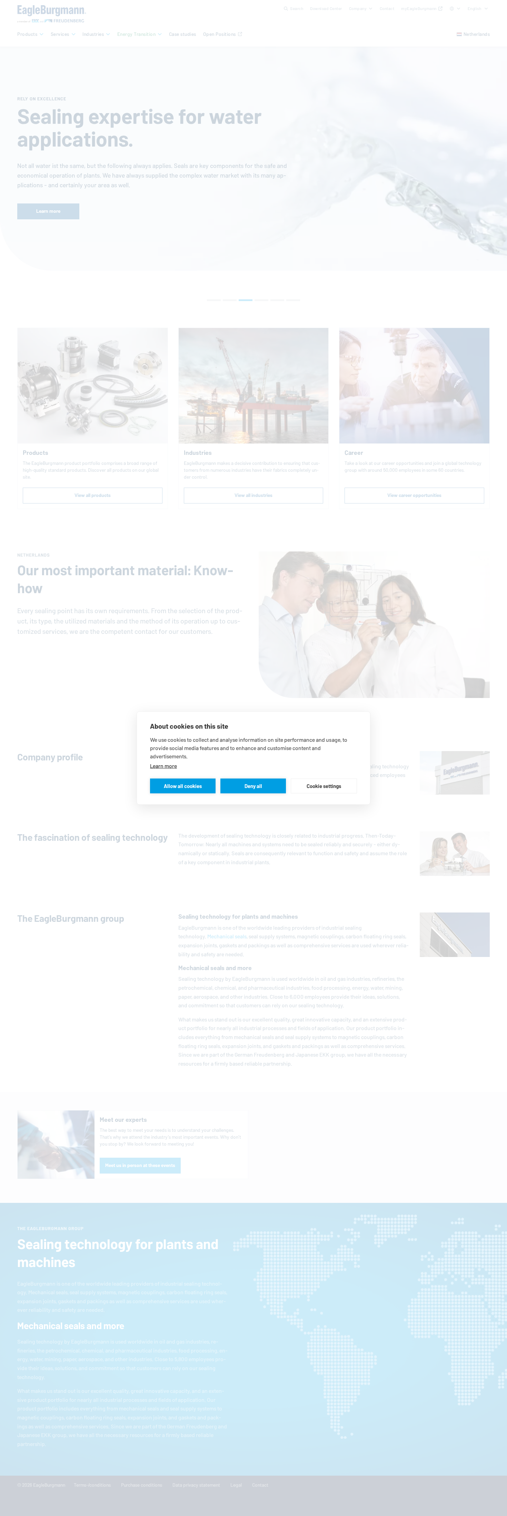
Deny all (253, 785)
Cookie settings (324, 785)
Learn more (163, 766)
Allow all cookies (183, 785)
